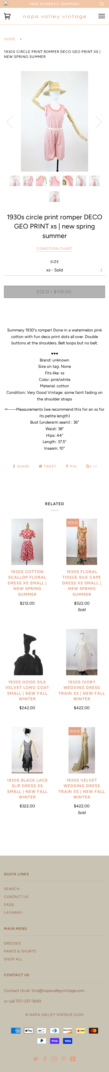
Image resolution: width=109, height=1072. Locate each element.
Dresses (12, 943)
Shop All (13, 959)
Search (12, 889)
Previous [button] (13, 121)
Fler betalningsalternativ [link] (54, 320)
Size (54, 262)
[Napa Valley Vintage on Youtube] (73, 1060)
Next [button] (95, 121)
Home (9, 39)
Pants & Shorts (20, 951)
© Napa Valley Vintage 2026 (54, 1015)
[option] (54, 121)
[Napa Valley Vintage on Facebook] (45, 1060)
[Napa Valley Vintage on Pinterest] (63, 1060)
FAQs (9, 904)
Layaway (13, 912)
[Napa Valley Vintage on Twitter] (36, 1060)
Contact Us (16, 897)
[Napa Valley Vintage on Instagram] (54, 1060)
